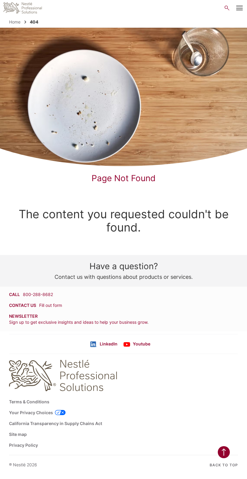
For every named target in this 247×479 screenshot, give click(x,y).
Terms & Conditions (29, 401)
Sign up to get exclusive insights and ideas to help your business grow (78, 322)
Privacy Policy (23, 445)
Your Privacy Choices (31, 412)
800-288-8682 (38, 294)
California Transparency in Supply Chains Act (55, 423)
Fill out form (50, 305)
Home (14, 21)
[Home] (23, 8)
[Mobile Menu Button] (239, 8)
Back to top (224, 465)
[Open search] (227, 8)
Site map (18, 434)
